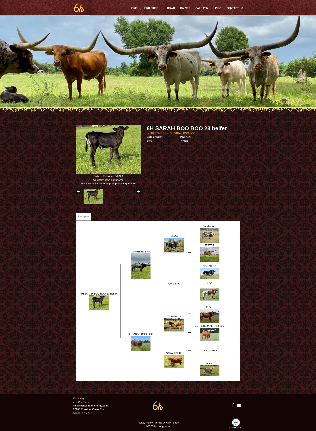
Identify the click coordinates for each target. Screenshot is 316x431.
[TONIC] (209, 370)
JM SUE (209, 307)
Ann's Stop (174, 283)
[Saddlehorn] (209, 235)
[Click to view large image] (108, 149)
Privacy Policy (145, 422)
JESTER (209, 245)
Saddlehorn (209, 226)
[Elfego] (174, 244)
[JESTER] (209, 254)
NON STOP (209, 266)
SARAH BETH (174, 353)
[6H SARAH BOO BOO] (141, 343)
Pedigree (83, 216)
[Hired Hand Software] (236, 423)
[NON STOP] (209, 273)
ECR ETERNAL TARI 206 (209, 325)
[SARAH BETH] (174, 361)
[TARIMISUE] (174, 324)
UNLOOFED (209, 350)
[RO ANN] (209, 294)
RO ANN (209, 282)
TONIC (210, 363)
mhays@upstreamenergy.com (90, 405)
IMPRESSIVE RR (156, 133)
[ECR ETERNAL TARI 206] (209, 333)
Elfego (174, 235)
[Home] (158, 405)
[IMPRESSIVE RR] (141, 266)
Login (176, 422)
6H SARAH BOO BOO (182, 133)
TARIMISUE (174, 316)
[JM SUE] (209, 315)
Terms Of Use (163, 422)
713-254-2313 (81, 401)
